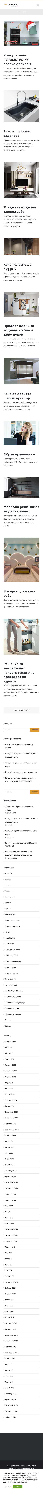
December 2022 (11, 1182)
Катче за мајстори (12, 926)
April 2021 (9, 1270)
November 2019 (11, 1341)
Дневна (8, 909)
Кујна (7, 932)
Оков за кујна (10, 967)
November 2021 (11, 1235)
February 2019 (11, 1394)
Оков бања (9, 944)
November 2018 (11, 1411)
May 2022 (9, 1218)
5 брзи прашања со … (21, 454)
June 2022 (9, 1212)
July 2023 (9, 1141)
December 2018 (11, 1405)
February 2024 (11, 1100)
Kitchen (8, 879)
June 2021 (9, 1259)
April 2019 (9, 1382)
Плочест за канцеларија (15, 1002)
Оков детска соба (12, 950)
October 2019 (10, 1347)
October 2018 (10, 1417)
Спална (8, 1026)
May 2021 (9, 1264)
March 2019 (10, 1388)
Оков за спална (11, 973)
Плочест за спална (13, 1014)
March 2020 (10, 1317)
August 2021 (10, 1247)
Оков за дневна (11, 955)
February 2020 (11, 1323)
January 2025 (10, 1065)
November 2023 (11, 1118)
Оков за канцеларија (13, 961)
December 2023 (11, 1112)
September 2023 (12, 1129)
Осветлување (10, 979)
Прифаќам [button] (18, 1486)
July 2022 (9, 1206)
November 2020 (11, 1282)
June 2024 (9, 1088)
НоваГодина (10, 938)
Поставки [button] (7, 1487)
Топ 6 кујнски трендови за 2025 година (21, 772)
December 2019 (11, 1335)
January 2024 (10, 1106)
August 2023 (10, 1135)
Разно (7, 1020)
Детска (8, 903)
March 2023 (10, 1165)
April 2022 (9, 1223)
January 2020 (10, 1329)
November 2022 (11, 1188)
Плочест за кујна (12, 1008)
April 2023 (9, 1159)
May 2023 (9, 1153)
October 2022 (10, 1194)
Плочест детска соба (14, 991)
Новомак (11, 1469)
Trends (8, 885)
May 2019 (9, 1376)
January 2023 (10, 1176)
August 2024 (10, 1077)
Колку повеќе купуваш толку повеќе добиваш (17, 59)
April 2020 (9, 1311)
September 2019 (12, 1353)
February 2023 (11, 1170)
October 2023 (10, 1124)
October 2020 (10, 1288)
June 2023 (9, 1147)
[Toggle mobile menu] (38, 5)
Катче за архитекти (13, 920)
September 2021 (12, 1241)
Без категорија (11, 897)
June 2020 (9, 1300)
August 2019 (10, 1358)
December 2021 (11, 1229)
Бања (7, 891)
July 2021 (9, 1253)
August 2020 (10, 1294)
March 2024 (10, 1094)
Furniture (9, 873)
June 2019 (9, 1370)
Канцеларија (10, 914)
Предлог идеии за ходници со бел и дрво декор (19, 330)
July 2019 (9, 1364)
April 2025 (9, 1059)
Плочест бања (11, 985)
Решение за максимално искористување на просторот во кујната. (19, 672)
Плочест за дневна (13, 997)
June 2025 (9, 1053)
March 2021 (10, 1276)
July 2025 (9, 1047)
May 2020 (9, 1305)
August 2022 (10, 1200)
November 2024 (11, 1071)
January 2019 (10, 1399)
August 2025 (10, 1041)
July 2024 (9, 1083)
